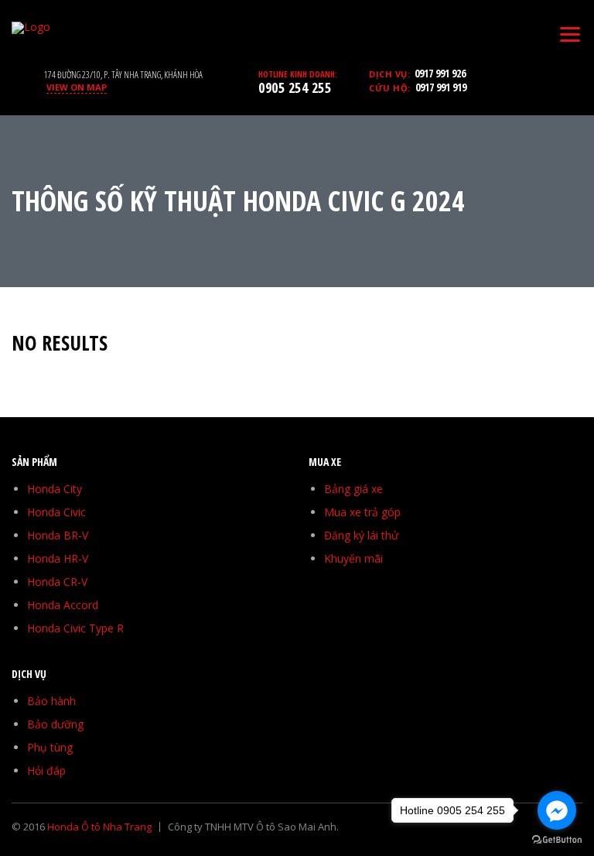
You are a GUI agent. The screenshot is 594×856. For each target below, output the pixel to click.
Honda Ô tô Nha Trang (99, 827)
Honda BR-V (57, 535)
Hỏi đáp (46, 770)
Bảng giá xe (353, 488)
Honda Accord (62, 604)
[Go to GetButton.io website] (557, 840)
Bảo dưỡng (55, 724)
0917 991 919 (440, 87)
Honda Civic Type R (75, 628)
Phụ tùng (50, 747)
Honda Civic (56, 512)
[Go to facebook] (557, 810)
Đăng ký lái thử (361, 535)
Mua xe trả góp (362, 512)
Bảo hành (51, 700)
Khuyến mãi (353, 558)
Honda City (54, 488)
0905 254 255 (294, 87)
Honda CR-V (57, 581)
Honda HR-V (57, 558)
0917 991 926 (440, 73)
